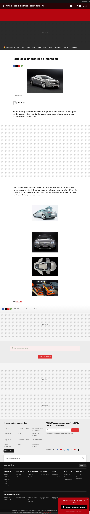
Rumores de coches (7, 440)
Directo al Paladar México (44, 498)
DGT (18, 47)
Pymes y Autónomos (79, 477)
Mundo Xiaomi (7, 486)
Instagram (77, 6)
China (28, 47)
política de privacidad (67, 433)
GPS (33, 47)
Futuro (20, 444)
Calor (23, 47)
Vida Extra (18, 477)
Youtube (80, 6)
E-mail (22, 66)
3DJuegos (18, 474)
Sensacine (30, 474)
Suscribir (75, 430)
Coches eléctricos (23, 428)
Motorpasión (55, 474)
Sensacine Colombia (30, 500)
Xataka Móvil (7, 477)
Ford (23, 309)
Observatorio (35, 6)
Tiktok (86, 6)
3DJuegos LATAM (20, 497)
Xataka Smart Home (7, 482)
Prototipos (29, 309)
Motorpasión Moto (56, 477)
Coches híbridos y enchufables (37, 429)
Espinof (30, 477)
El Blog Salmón (79, 474)
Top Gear (19, 302)
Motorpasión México (55, 498)
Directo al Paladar (44, 474)
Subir (81, 465)
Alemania (65, 47)
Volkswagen (57, 47)
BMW (44, 47)
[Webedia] (86, 1)
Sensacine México (32, 497)
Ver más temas (8, 451)
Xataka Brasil (7, 499)
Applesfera (6, 479)
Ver (45, 357)
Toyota (50, 47)
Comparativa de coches (37, 440)
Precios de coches (23, 439)
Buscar (83, 458)
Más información (47, 512)
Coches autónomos (7, 445)
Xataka (6, 474)
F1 (43, 6)
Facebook (74, 6)
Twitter (83, 6)
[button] (21, 102)
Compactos (7, 433)
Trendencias (67, 474)
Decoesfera (67, 477)
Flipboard (19, 66)
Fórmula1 (7, 428)
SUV (19, 433)
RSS (71, 449)
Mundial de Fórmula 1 (35, 445)
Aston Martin (73, 47)
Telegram (71, 6)
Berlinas (36, 309)
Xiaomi (39, 47)
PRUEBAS (9, 6)
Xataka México (7, 497)
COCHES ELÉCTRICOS (21, 6)
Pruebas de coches (35, 434)
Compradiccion (68, 479)
